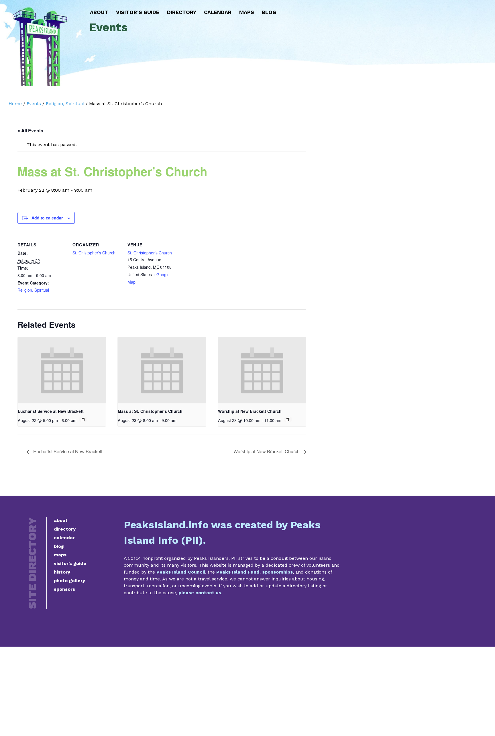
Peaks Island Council (180, 572)
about (61, 520)
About (99, 12)
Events (34, 103)
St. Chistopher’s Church (93, 253)
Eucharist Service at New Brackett (51, 411)
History (62, 572)
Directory (181, 12)
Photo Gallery (69, 580)
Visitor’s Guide (137, 12)
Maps (246, 12)
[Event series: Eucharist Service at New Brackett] (83, 419)
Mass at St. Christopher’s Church (150, 411)
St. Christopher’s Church (149, 253)
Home (15, 103)
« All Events (30, 130)
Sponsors (64, 589)
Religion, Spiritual (65, 103)
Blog (269, 12)
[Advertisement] (247, 691)
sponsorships (277, 572)
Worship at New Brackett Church (250, 411)
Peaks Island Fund (238, 572)
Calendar (217, 12)
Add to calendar (47, 218)
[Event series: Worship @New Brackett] (288, 419)
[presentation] (62, 370)
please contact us (199, 592)
